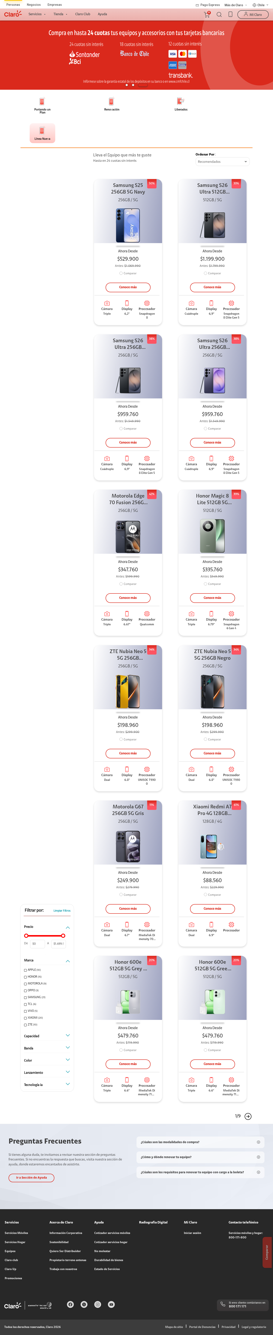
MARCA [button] (28, 960)
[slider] (26, 936)
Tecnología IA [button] (33, 1085)
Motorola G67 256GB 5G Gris (128, 810)
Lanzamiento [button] (33, 1073)
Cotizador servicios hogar (111, 1242)
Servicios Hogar (15, 1242)
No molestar (102, 1251)
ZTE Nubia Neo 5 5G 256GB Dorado (128, 655)
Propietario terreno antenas (67, 1260)
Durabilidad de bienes (108, 1260)
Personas (13, 4)
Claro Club (82, 14)
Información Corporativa (65, 1233)
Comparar (130, 273)
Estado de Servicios (107, 1269)
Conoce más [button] (128, 287)
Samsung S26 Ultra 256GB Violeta (212, 344)
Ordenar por (205, 154)
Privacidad (228, 1327)
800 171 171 (237, 1306)
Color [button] (28, 1060)
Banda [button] (28, 1048)
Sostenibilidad (58, 1242)
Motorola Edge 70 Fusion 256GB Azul (128, 500)
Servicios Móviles (16, 1233)
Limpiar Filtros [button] (62, 910)
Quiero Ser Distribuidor (65, 1251)
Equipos (10, 1251)
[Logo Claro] (13, 13)
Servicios (35, 14)
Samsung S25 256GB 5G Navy (128, 189)
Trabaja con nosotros (63, 1269)
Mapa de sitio (174, 1327)
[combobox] (223, 161)
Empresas (55, 4)
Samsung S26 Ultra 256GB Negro (128, 344)
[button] (206, 15)
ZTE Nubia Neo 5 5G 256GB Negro (212, 655)
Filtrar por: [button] (34, 910)
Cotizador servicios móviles (112, 1233)
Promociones (13, 1278)
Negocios (34, 4)
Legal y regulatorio (254, 1327)
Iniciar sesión (192, 1233)
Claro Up (10, 1269)
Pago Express (210, 5)
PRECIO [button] (28, 927)
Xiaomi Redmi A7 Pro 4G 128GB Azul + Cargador (212, 811)
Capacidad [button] (31, 1036)
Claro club (11, 1260)
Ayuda (102, 14)
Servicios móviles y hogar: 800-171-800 (246, 1235)
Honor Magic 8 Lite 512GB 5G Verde (212, 500)
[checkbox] (46, 970)
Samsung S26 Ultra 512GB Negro (212, 189)
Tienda (58, 14)
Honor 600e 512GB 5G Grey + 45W (128, 966)
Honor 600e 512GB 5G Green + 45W (212, 966)
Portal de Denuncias (202, 1327)
